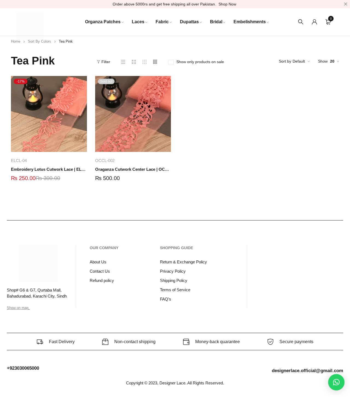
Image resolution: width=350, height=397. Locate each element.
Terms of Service (175, 289)
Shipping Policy (173, 280)
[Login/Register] (314, 22)
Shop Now (227, 4)
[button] (336, 382)
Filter (105, 62)
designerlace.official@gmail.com (307, 370)
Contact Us (100, 271)
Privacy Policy (173, 271)
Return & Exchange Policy (183, 262)
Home (15, 41)
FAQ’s (165, 299)
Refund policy (102, 280)
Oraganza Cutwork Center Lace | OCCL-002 (133, 169)
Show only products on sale (200, 62)
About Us (98, 262)
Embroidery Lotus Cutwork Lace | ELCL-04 (49, 169)
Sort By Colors (39, 41)
